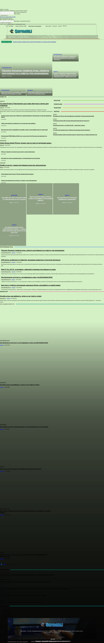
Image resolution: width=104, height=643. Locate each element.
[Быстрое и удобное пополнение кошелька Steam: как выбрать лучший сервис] (26, 490)
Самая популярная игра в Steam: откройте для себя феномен (19, 180)
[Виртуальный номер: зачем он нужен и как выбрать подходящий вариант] (39, 199)
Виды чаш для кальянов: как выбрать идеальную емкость (20, 469)
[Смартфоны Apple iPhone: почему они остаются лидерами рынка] (39, 87)
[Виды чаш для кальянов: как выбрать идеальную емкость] (26, 448)
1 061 (4, 564)
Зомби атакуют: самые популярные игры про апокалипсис (23, 165)
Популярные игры (6, 67)
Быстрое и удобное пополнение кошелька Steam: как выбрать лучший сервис (25, 512)
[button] (96, 37)
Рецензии (2, 162)
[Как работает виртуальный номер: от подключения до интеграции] (13, 199)
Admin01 (2, 145)
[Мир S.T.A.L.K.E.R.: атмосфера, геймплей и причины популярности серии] (13, 87)
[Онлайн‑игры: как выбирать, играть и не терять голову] (26, 364)
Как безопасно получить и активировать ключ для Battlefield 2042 (24, 343)
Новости (56, 71)
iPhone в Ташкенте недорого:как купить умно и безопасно (18, 152)
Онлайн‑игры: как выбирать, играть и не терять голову (19, 385)
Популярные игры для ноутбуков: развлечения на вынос (17, 174)
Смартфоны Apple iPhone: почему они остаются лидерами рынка (25, 143)
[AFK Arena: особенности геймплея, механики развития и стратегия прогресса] (65, 53)
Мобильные (30, 90)
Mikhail (1, 167)
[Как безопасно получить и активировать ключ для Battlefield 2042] (26, 322)
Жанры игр (3, 382)
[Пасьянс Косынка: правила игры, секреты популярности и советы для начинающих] (26, 62)
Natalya (2, 345)
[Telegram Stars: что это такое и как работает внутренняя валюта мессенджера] (26, 534)
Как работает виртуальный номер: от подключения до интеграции (20, 158)
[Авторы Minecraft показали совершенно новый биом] (66, 199)
